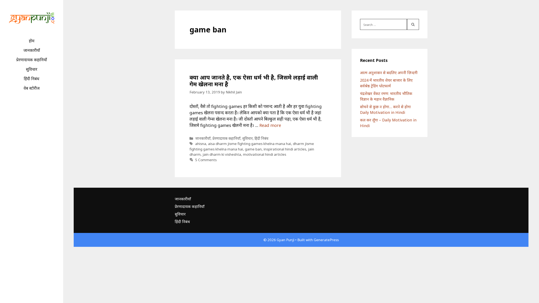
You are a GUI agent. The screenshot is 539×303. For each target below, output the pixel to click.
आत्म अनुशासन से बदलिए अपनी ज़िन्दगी (389, 72)
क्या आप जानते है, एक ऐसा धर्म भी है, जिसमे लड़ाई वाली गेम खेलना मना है (253, 80)
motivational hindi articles (264, 154)
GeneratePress (326, 239)
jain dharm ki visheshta (222, 154)
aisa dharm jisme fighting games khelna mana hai (249, 143)
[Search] (413, 24)
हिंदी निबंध (31, 78)
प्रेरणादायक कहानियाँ (31, 59)
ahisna (200, 143)
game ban (253, 149)
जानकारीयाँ (31, 50)
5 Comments (206, 159)
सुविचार (31, 69)
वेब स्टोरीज (32, 88)
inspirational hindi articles (285, 149)
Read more (270, 125)
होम (32, 41)
